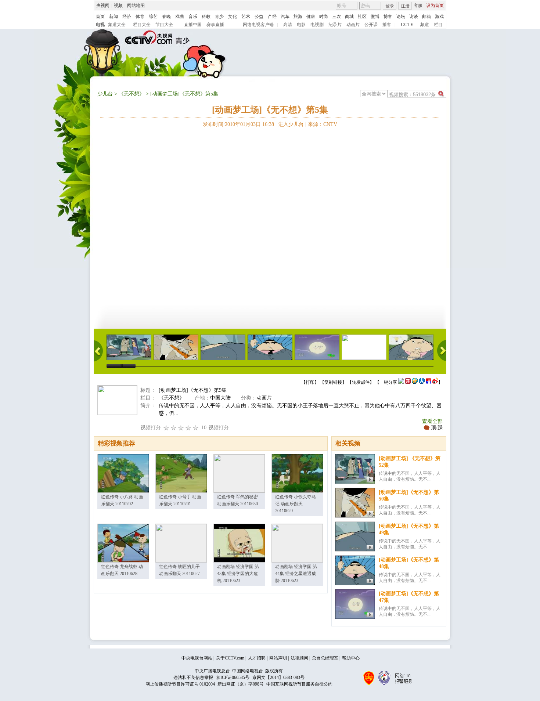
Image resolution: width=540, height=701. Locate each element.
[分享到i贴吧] (428, 382)
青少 (219, 16)
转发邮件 (361, 382)
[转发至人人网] (422, 382)
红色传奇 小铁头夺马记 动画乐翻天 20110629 (295, 503)
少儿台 (105, 94)
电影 (301, 24)
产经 (272, 16)
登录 (389, 5)
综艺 (153, 16)
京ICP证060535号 (232, 677)
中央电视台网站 (196, 658)
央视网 (102, 5)
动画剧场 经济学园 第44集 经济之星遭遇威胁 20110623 (296, 573)
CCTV (407, 24)
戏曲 (179, 16)
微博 (375, 16)
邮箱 (426, 16)
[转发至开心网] (408, 382)
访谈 (413, 16)
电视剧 (317, 24)
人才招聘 (257, 658)
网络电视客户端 (258, 24)
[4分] (173, 427)
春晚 (166, 16)
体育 (140, 16)
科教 (206, 16)
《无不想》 (131, 94)
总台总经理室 (325, 658)
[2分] (166, 427)
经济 (126, 16)
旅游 (298, 16)
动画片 (353, 24)
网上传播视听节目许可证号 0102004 (180, 684)
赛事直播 (215, 24)
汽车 (285, 16)
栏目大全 (142, 24)
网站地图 (136, 5)
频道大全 (117, 24)
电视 (100, 24)
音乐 (192, 16)
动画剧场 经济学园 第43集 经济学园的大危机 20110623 (238, 573)
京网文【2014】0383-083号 (278, 677)
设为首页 (435, 5)
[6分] (181, 427)
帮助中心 (351, 658)
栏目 (438, 24)
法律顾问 (299, 658)
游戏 (439, 16)
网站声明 (278, 658)
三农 (336, 16)
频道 (424, 24)
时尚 (323, 16)
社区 (362, 16)
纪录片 (335, 24)
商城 (349, 16)
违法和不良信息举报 (193, 677)
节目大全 (164, 24)
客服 (418, 5)
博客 (388, 16)
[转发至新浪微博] (435, 382)
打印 (310, 382)
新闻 (113, 16)
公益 (259, 16)
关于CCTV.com (230, 658)
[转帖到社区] (401, 382)
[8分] (188, 427)
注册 (405, 5)
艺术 (245, 16)
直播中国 (193, 24)
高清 (287, 24)
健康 (310, 16)
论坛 (400, 16)
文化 (232, 16)
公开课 (371, 24)
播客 (386, 24)
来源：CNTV (322, 124)
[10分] (195, 427)
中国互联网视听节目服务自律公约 (299, 684)
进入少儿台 (291, 124)
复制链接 (333, 382)
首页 (100, 16)
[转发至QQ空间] (415, 382)
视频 (118, 5)
